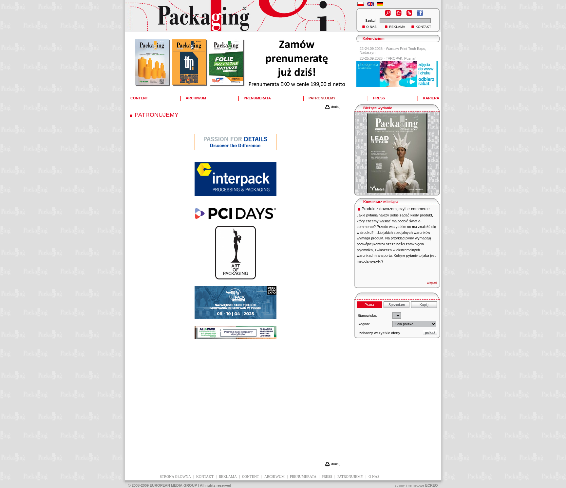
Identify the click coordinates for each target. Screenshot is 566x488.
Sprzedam (396, 305)
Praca (369, 305)
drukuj (335, 107)
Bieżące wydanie (377, 108)
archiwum (274, 476)
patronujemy (350, 476)
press (327, 476)
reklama (228, 476)
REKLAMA (397, 27)
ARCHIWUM (196, 98)
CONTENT (139, 98)
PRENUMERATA (257, 98)
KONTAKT (423, 27)
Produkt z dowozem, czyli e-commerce (396, 209)
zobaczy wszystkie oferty (379, 333)
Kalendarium (374, 38)
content (250, 476)
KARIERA (431, 98)
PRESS (379, 98)
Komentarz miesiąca (380, 202)
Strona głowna (175, 476)
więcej (432, 282)
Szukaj (370, 20)
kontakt (205, 476)
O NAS (371, 27)
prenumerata (303, 476)
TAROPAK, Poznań (401, 58)
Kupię (424, 305)
